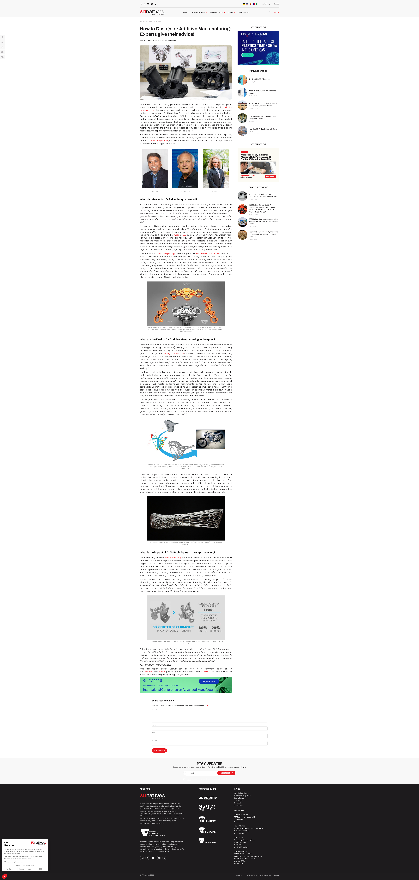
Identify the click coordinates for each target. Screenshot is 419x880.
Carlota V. (172, 41)
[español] (250, 4)
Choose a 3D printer (242, 795)
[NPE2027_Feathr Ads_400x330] (258, 48)
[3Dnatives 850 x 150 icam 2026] (186, 685)
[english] (247, 4)
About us (239, 875)
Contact (276, 4)
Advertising (266, 4)
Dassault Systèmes (159, 140)
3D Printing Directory (242, 793)
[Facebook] (2, 37)
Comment (156, 709)
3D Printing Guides (198, 12)
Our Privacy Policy (251, 875)
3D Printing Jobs (244, 12)
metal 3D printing (166, 253)
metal (176, 235)
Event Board (239, 798)
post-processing (173, 557)
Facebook (149, 671)
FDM (188, 232)
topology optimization (172, 353)
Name (154, 725)
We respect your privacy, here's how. (15, 862)
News (185, 12)
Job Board (238, 800)
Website (154, 740)
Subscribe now (226, 773)
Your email (189, 773)
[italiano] (257, 4)
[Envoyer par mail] (2, 52)
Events (231, 12)
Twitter (162, 671)
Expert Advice (158, 22)
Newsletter (206, 671)
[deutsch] (244, 4)
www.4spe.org (163, 851)
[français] (254, 4)
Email (154, 733)
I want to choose (25, 869)
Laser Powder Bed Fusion (207, 253)
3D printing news (146, 22)
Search (276, 13)
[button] (4, 876)
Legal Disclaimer (265, 875)
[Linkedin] (2, 42)
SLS (184, 235)
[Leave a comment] (2, 57)
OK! (40, 869)
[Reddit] (2, 47)
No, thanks (10, 869)
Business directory (217, 12)
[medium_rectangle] (258, 165)
